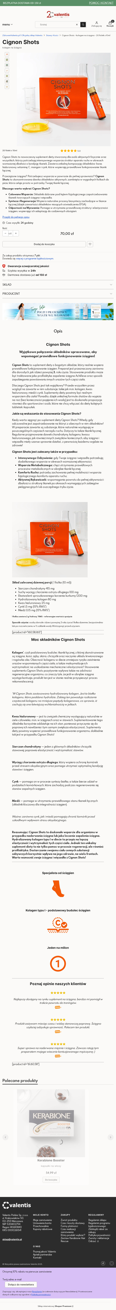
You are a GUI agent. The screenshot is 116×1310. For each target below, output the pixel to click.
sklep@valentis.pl (12, 1239)
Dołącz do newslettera (21, 1284)
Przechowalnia (41, 1226)
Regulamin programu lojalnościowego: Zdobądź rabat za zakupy (99, 1228)
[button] (83, 24)
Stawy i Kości (52, 35)
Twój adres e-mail (11, 1279)
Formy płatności (69, 1226)
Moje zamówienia (42, 1220)
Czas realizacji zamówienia (68, 1231)
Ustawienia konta (42, 1223)
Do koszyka (51, 1179)
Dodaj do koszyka (44, 244)
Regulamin (37, 1291)
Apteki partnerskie (42, 1254)
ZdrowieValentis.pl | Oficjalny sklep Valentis (22, 35)
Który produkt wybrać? (73, 1235)
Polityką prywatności (41, 1294)
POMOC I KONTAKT (101, 3)
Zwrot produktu (69, 1220)
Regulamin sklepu (97, 1220)
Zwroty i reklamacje (98, 1238)
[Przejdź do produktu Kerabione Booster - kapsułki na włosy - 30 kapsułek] (51, 1123)
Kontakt (37, 1257)
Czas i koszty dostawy (73, 1223)
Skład (6, 284)
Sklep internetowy (54, 1306)
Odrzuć (92, 1241)
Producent (11, 293)
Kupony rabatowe (42, 1229)
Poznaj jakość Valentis (44, 1251)
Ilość (4, 228)
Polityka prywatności (99, 1235)
